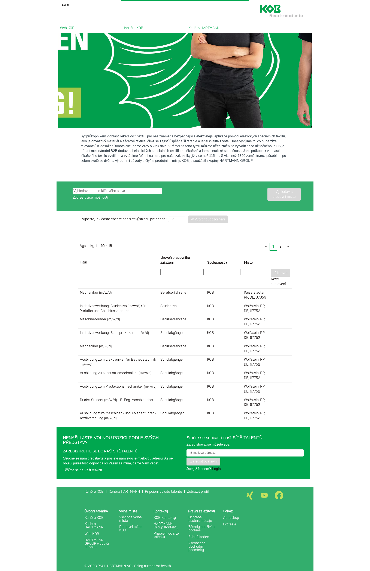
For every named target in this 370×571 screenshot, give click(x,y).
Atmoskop (231, 518)
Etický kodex (198, 537)
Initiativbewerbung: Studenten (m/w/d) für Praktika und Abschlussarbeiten (113, 308)
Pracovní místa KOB (131, 528)
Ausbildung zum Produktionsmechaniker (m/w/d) (118, 386)
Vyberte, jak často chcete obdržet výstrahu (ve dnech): (124, 219)
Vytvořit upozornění (209, 219)
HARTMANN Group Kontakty (166, 525)
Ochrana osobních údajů (200, 519)
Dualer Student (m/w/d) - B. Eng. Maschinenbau (117, 400)
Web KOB (67, 28)
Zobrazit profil (198, 491)
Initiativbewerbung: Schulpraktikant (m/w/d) (114, 333)
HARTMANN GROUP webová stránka (97, 543)
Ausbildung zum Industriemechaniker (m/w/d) (115, 373)
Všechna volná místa (130, 519)
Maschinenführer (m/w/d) (100, 319)
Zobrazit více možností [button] (90, 197)
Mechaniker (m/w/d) (96, 292)
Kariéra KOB (133, 28)
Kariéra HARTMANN (203, 28)
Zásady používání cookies (201, 528)
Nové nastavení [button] (278, 281)
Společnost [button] (216, 262)
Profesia (229, 524)
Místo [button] (248, 262)
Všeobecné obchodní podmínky (197, 546)
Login (65, 4)
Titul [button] (83, 262)
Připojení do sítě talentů (163, 491)
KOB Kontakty (165, 518)
